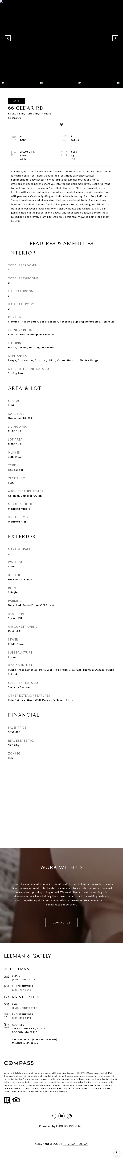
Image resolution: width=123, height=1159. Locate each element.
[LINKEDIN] (61, 1116)
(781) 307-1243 (21, 989)
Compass (82, 1073)
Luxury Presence (70, 1126)
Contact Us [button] (61, 922)
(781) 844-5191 (21, 1018)
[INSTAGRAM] (53, 1116)
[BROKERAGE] (70, 1116)
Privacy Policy (75, 1143)
